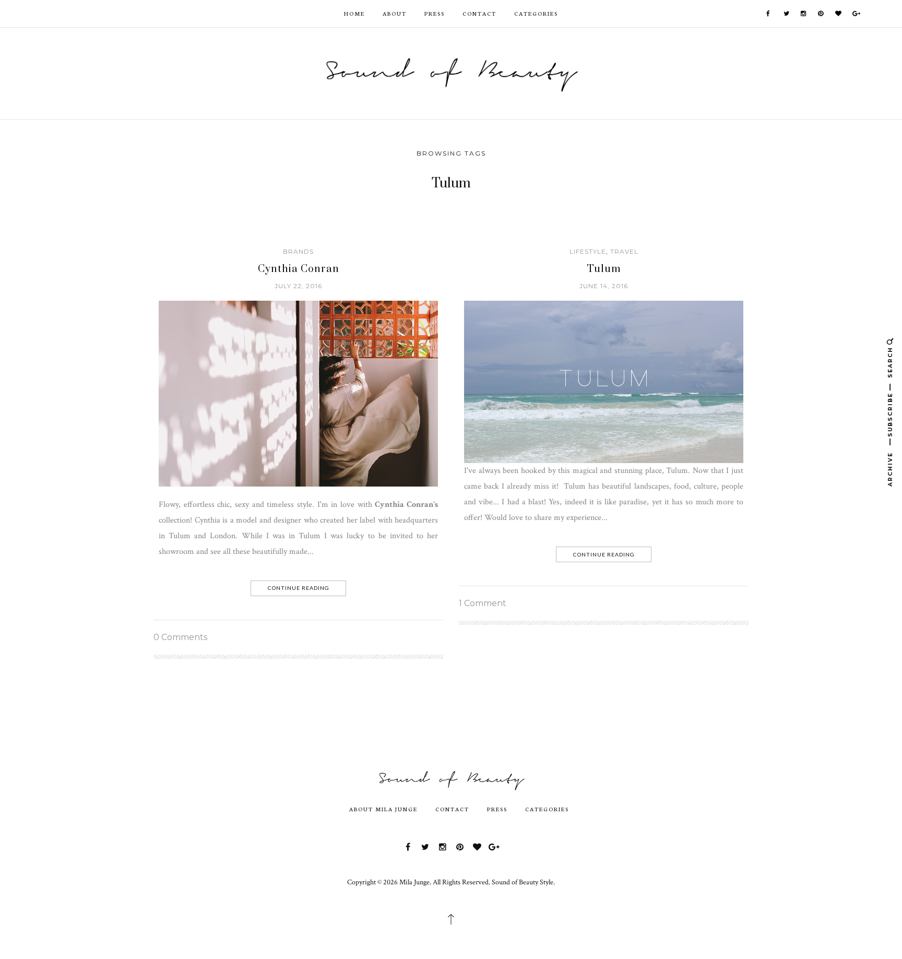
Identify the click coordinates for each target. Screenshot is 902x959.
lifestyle (587, 251)
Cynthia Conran (298, 269)
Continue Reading (298, 588)
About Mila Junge (383, 809)
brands (298, 251)
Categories (536, 13)
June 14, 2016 (603, 286)
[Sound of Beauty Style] (451, 72)
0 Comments (180, 637)
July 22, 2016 (298, 286)
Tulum (604, 269)
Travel (624, 251)
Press (434, 13)
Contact (479, 13)
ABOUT (395, 13)
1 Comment (482, 603)
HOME (354, 13)
